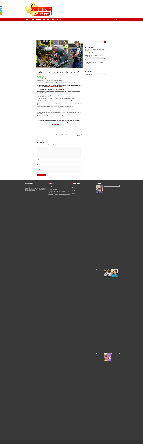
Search (105, 42)
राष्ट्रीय (33, 19)
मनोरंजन (48, 19)
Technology (62, 19)
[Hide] (0, 16)
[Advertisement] (71, 30)
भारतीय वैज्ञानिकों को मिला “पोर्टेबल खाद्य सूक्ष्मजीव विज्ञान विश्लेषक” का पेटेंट (59, 194)
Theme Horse (45, 441)
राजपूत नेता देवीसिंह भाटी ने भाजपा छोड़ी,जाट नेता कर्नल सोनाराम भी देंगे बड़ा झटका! (70, 135)
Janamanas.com (34, 441)
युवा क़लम (53, 19)
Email (38, 164)
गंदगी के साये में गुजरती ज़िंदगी (89, 52)
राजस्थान (27, 19)
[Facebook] (38, 77)
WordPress (58, 441)
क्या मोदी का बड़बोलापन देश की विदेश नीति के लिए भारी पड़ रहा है (48, 134)
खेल (57, 19)
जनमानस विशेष (38, 19)
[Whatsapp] (40, 77)
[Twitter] (1, 9)
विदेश (44, 19)
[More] (43, 77)
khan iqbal (45, 74)
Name (38, 159)
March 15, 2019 (40, 74)
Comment (39, 146)
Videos (73, 195)
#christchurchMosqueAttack (55, 86)
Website (38, 169)
